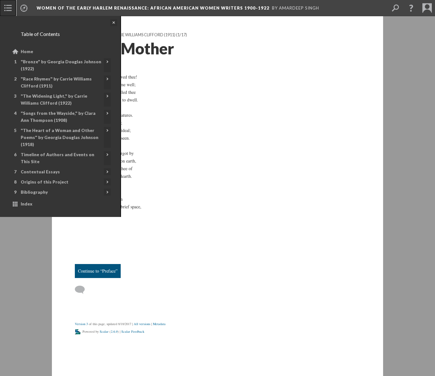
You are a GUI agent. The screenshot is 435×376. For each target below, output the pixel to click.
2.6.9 (114, 331)
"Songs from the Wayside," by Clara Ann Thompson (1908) (58, 117)
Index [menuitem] (26, 203)
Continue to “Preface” (98, 271)
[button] (411, 8)
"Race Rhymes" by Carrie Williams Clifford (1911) (56, 82)
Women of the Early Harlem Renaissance (153, 7)
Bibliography (34, 192)
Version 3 (81, 324)
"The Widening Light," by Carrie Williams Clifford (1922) (54, 100)
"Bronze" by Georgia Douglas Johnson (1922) (61, 65)
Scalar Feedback (132, 331)
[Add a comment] (82, 290)
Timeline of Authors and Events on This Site (57, 158)
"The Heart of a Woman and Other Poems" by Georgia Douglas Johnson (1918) (59, 137)
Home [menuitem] (27, 51)
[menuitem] (8, 8)
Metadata (159, 324)
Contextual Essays (40, 171)
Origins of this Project (44, 182)
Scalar (104, 331)
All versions (142, 324)
